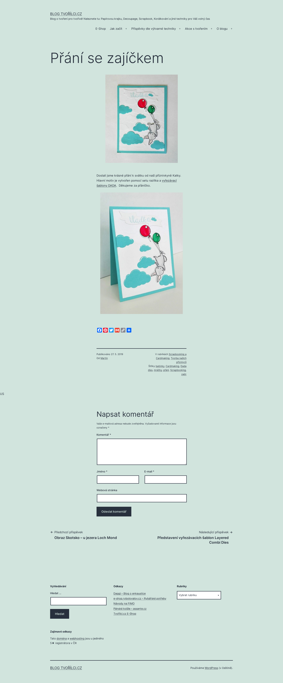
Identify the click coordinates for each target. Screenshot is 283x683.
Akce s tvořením (196, 28)
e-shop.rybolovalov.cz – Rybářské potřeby (139, 598)
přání (166, 370)
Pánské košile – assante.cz (130, 608)
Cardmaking (172, 366)
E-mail (149, 471)
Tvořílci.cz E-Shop (124, 613)
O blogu (222, 28)
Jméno (102, 471)
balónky (160, 366)
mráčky (158, 370)
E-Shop (101, 28)
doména (62, 638)
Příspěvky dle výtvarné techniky (153, 28)
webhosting (77, 638)
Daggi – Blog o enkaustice (129, 593)
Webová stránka (107, 490)
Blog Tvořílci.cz (66, 14)
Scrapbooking (178, 370)
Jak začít (116, 28)
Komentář (104, 434)
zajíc (183, 374)
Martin (104, 358)
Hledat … (55, 593)
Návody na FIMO (124, 603)
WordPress (211, 667)
